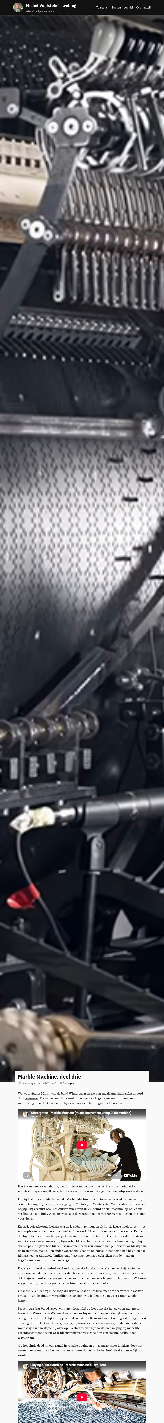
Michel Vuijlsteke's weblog (51, 5)
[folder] (61, 1083)
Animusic (31, 1098)
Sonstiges (68, 1083)
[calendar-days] (20, 1083)
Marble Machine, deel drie (49, 1076)
